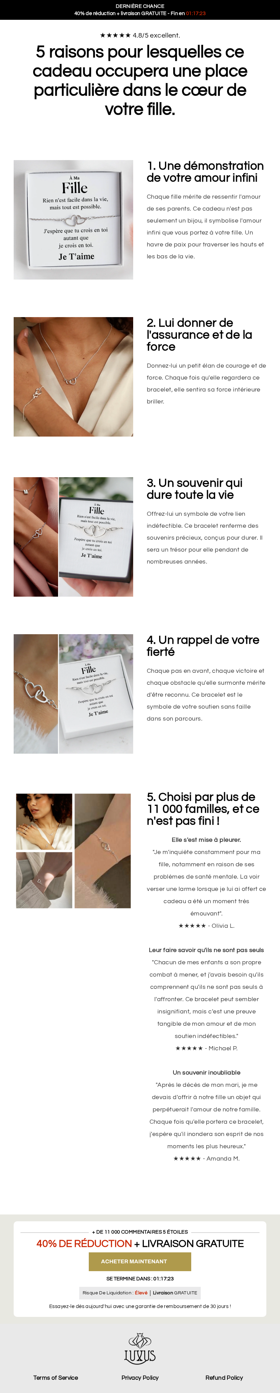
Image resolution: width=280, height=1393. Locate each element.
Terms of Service (55, 1378)
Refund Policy (224, 1378)
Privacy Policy (140, 1378)
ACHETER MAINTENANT (134, 1261)
